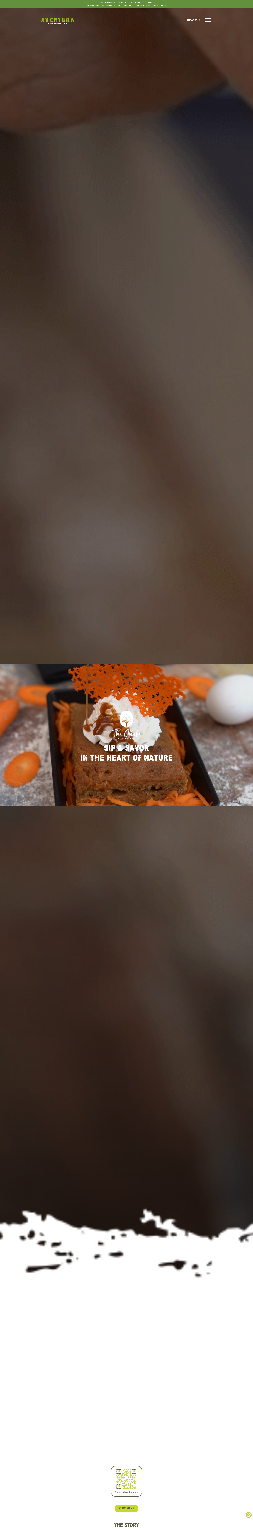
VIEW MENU (126, 1508)
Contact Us (192, 20)
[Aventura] (57, 21)
